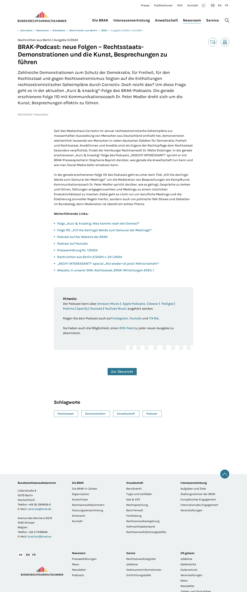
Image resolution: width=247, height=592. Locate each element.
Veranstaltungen (191, 510)
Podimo (68, 309)
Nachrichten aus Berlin (83, 30)
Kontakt (192, 5)
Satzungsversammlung (87, 510)
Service (130, 553)
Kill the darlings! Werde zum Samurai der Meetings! (111, 230)
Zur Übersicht (122, 372)
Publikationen (163, 5)
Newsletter (59, 30)
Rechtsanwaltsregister (141, 559)
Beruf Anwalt (134, 510)
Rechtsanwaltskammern (88, 505)
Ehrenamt (78, 515)
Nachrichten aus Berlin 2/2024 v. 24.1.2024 (89, 257)
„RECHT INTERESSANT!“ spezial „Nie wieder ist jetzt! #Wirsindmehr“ (108, 264)
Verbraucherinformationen (143, 569)
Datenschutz (188, 569)
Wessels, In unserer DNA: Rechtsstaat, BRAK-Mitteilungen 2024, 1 (105, 270)
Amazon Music (108, 304)
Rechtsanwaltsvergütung (142, 521)
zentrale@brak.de (39, 509)
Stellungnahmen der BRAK (197, 494)
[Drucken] (225, 42)
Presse (145, 5)
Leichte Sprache (203, 5)
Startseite (26, 30)
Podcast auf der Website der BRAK (82, 237)
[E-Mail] (212, 42)
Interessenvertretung (193, 483)
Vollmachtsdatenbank (140, 526)
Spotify (82, 309)
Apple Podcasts (134, 304)
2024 (104, 30)
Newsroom (42, 30)
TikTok (154, 318)
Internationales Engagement (199, 505)
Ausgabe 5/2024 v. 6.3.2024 (126, 30)
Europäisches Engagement (198, 499)
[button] (101, 19)
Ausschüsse (80, 499)
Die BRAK (78, 483)
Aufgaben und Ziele (193, 488)
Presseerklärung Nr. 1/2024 (77, 250)
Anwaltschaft (134, 483)
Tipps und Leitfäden (139, 494)
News (75, 564)
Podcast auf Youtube (72, 244)
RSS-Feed (126, 328)
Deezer (153, 304)
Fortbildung (134, 515)
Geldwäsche (188, 564)
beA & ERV (133, 499)
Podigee (167, 304)
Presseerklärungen (84, 559)
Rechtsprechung (137, 505)
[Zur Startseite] (42, 17)
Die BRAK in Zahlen (84, 488)
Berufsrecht (134, 488)
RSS (180, 5)
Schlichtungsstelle (138, 575)
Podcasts (78, 575)
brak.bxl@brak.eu (40, 536)
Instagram (120, 318)
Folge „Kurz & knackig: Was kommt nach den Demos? (97, 223)
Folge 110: (64, 230)
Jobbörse (132, 564)
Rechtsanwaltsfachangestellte (146, 532)
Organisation (80, 494)
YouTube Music (116, 309)
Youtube (96, 309)
